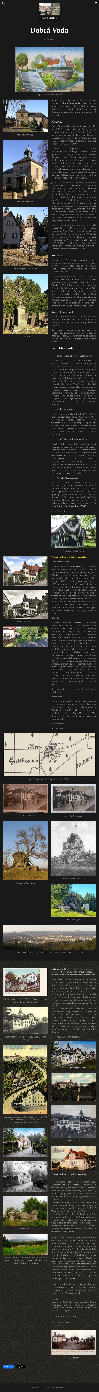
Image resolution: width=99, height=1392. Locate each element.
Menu (95, 3)
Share (9, 1367)
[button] (3, 3)
